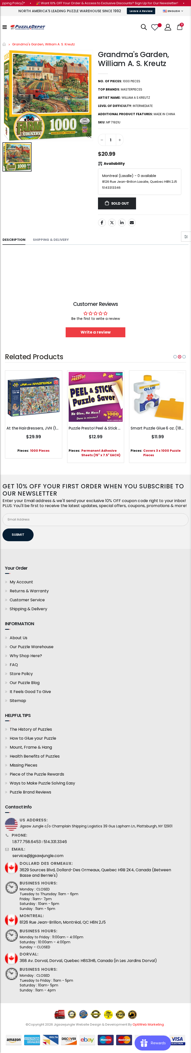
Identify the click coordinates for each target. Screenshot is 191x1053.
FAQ (14, 665)
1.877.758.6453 (26, 842)
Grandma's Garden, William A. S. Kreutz (133, 59)
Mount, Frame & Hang (31, 747)
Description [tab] (13, 239)
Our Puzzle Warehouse (31, 647)
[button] (175, 357)
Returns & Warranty (29, 591)
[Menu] (4, 27)
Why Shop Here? (26, 656)
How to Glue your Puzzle (33, 738)
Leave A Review (141, 11)
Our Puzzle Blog (25, 683)
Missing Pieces (23, 765)
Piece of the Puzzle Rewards (37, 774)
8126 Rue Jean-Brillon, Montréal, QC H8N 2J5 (63, 922)
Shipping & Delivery (28, 609)
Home (4, 44)
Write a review (96, 332)
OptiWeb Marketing (149, 1024)
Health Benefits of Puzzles (35, 756)
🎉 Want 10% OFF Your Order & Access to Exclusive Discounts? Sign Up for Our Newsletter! (96, 3)
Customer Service (27, 600)
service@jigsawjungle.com (37, 856)
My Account (21, 582)
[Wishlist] (155, 27)
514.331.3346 (55, 842)
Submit (18, 534)
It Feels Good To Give (30, 692)
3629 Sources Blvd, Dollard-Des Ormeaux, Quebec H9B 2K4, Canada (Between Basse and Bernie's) (95, 872)
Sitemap (18, 700)
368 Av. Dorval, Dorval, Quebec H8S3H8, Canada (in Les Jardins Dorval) (88, 961)
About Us (18, 638)
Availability (114, 163)
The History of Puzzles (31, 729)
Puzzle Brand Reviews (30, 792)
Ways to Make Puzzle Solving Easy (42, 783)
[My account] (167, 27)
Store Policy (21, 674)
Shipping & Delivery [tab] (51, 239)
